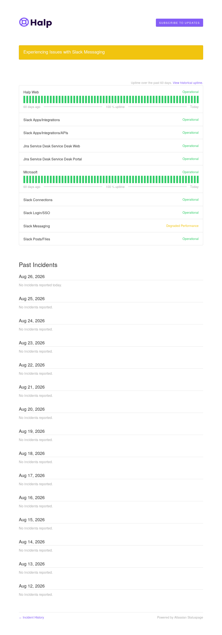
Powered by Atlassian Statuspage (180, 617)
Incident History (31, 617)
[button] (179, 23)
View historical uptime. (188, 82)
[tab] (24, 99)
